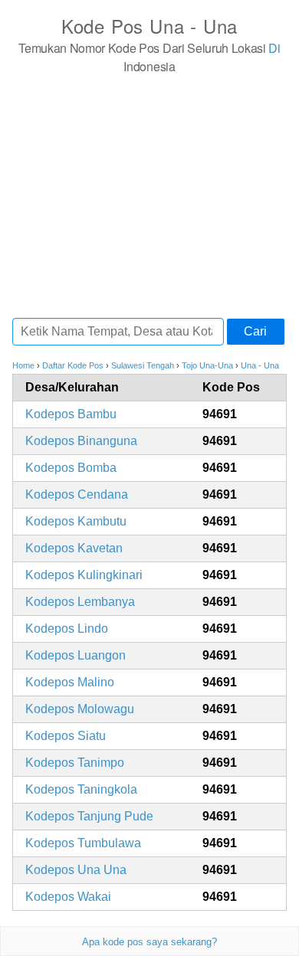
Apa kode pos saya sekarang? (149, 942)
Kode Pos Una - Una (149, 25)
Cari (255, 331)
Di (274, 48)
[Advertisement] (149, 195)
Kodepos (71, 414)
